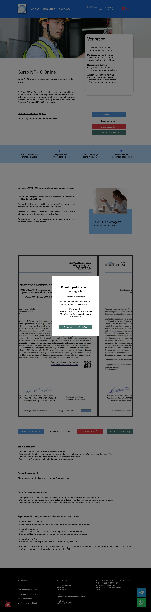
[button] (95, 280)
